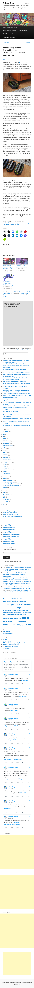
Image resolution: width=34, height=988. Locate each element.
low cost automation (21, 610)
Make (4, 612)
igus (12, 604)
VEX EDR (6, 499)
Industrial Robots (7, 459)
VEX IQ (6, 501)
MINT (20, 612)
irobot (15, 605)
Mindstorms (16, 612)
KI (17, 605)
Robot (25, 617)
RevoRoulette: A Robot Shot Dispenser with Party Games (8, 266)
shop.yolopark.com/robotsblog (13, 759)
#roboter (16, 822)
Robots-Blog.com (10, 662)
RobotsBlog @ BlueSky (9, 524)
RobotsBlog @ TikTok (8, 538)
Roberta (5, 478)
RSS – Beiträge (6, 631)
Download (14, 601)
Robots (6, 625)
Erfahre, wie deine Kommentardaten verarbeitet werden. (16, 350)
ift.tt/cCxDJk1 (12, 740)
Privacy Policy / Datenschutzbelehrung (12, 516)
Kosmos (5, 608)
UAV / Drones (6, 494)
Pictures (5, 475)
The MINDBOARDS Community (10, 646)
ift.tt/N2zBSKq (25, 680)
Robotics (21, 621)
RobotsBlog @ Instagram (9, 527)
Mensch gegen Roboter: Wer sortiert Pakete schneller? (16, 393)
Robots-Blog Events (22, 30)
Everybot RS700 (24, 293)
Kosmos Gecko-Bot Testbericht (10, 411)
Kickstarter (5, 295)
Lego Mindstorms (7, 463)
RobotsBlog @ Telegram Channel (11, 534)
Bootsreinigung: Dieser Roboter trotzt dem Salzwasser (16, 372)
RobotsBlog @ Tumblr (8, 539)
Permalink (5, 296)
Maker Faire (9, 612)
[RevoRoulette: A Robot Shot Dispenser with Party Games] (9, 261)
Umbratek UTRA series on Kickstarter (21, 266)
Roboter (7, 621)
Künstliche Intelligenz (12, 608)
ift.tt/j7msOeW (14, 710)
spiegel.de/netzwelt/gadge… (12, 726)
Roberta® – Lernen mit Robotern (11, 644)
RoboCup (5, 618)
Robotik (27, 622)
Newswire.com (22, 63)
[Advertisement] (17, 852)
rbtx (18, 615)
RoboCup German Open (15, 618)
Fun (4, 450)
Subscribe (6, 557)
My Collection (6, 473)
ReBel (21, 615)
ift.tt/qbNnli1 (22, 793)
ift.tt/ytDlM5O (23, 696)
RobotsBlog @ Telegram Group (11, 536)
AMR (4, 435)
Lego (19, 607)
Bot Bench (5, 639)
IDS (9, 605)
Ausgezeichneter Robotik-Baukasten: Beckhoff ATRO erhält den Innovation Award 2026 (17, 583)
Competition (6, 440)
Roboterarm (14, 622)
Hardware (5, 456)
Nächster (28, 42)
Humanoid (5, 457)
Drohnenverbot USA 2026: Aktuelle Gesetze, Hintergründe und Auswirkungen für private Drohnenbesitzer (16, 574)
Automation (15, 599)
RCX (5, 468)
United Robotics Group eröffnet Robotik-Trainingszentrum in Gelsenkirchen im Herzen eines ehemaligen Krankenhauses (16, 365)
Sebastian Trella (18, 292)
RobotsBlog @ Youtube (9, 543)
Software (5, 487)
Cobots (4, 438)
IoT (3, 461)
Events (4, 449)
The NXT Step (6, 648)
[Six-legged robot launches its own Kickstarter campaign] (9, 277)
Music (4, 471)
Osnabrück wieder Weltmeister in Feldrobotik (14, 381)
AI (3, 433)
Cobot (21, 599)
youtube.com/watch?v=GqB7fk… (13, 824)
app (5, 599)
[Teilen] (29, 684)
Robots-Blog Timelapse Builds (10, 27)
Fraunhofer (23, 601)
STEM (4, 489)
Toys (4, 492)
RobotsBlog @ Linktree (8, 531)
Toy (20, 625)
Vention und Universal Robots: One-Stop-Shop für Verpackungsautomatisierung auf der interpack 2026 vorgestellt (16, 407)
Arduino (8, 599)
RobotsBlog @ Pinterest (9, 532)
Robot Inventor (8, 470)
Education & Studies (8, 445)
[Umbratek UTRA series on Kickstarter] (22, 261)
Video (4, 505)
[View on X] (29, 674)
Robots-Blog (9, 3)
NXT (5, 466)
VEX (4, 498)
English (4, 293)
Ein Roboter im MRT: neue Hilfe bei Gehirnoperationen (16, 425)
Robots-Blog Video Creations (9, 30)
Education (19, 601)
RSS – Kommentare (8, 633)
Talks (4, 491)
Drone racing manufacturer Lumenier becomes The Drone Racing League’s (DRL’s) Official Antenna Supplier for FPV (17, 569)
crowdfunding (7, 601)
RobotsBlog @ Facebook (9, 525)
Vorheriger (6, 42)
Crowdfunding (28, 292)
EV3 (5, 464)
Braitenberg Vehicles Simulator (10, 514)
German (5, 454)
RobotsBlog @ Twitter (8, 541)
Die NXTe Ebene (7, 641)
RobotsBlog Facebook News (9, 33)
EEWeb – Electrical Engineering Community (14, 643)
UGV (4, 496)
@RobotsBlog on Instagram (9, 37)
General (8, 293)
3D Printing (5, 431)
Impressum (5, 518)
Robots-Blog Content (8, 480)
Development (6, 443)
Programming (6, 477)
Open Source (28, 612)
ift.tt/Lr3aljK (7, 808)
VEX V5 (6, 503)
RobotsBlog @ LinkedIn (9, 529)
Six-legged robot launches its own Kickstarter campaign (8, 283)
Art (3, 436)
